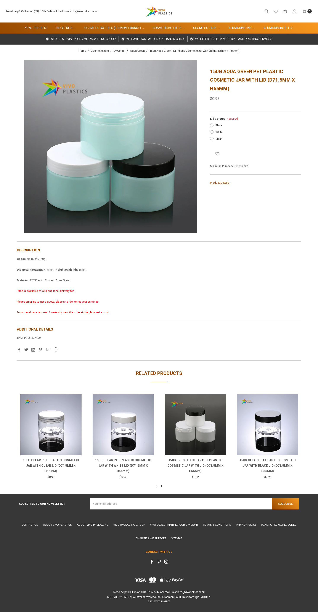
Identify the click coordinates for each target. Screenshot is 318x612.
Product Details (220, 182)
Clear (218, 138)
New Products (36, 28)
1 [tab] (156, 486)
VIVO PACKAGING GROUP (129, 524)
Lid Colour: (224, 118)
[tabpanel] (267, 437)
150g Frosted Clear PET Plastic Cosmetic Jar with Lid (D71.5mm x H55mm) (195, 465)
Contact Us (30, 524)
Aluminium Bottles (278, 28)
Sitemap (176, 538)
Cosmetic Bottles (167, 28)
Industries (64, 28)
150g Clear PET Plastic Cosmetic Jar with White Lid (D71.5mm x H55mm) (123, 465)
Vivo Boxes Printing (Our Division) (174, 524)
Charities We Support (151, 538)
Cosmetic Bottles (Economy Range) (112, 28)
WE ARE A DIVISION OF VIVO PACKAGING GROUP (83, 39)
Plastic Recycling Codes (278, 524)
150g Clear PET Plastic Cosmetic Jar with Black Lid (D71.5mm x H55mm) (267, 465)
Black (218, 125)
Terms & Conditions (217, 524)
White (219, 132)
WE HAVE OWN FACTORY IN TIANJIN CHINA (155, 39)
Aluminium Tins (240, 28)
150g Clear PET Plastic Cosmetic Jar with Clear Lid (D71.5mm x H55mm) (51, 465)
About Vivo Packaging (92, 524)
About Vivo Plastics (57, 524)
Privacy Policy (246, 524)
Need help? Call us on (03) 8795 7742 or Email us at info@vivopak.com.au (52, 11)
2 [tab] (161, 486)
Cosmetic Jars (205, 28)
